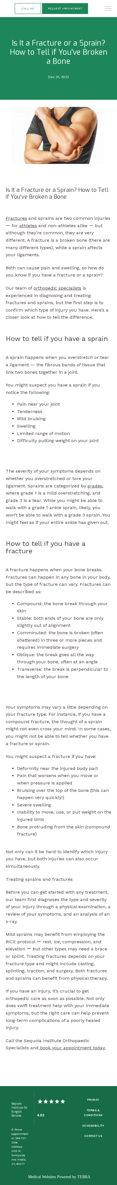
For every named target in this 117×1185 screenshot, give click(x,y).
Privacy (93, 1099)
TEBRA (83, 1177)
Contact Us (93, 1135)
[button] (108, 9)
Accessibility (93, 1125)
